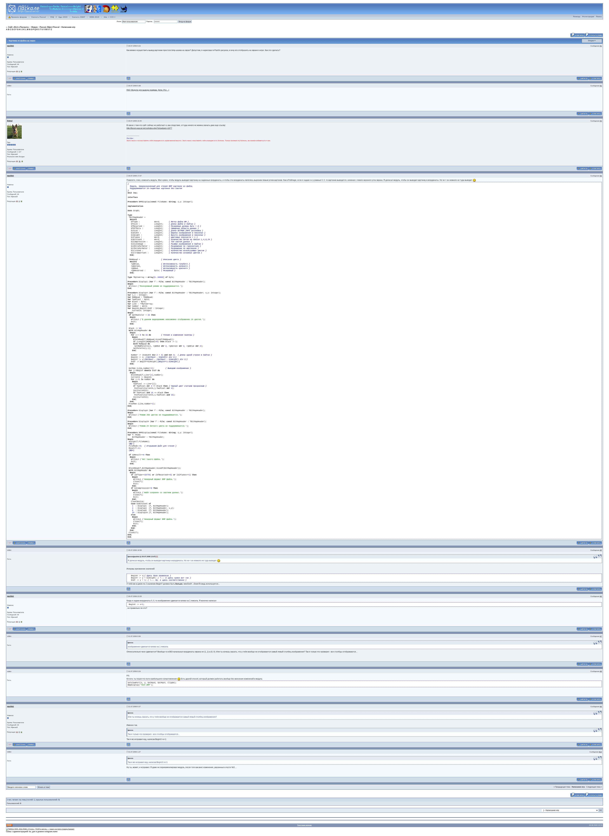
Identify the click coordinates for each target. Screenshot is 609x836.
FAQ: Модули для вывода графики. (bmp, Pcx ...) (148, 90)
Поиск (599, 16)
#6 (601, 596)
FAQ (52, 17)
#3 (601, 121)
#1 (601, 46)
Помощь (576, 16)
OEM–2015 (94, 17)
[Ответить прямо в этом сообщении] (595, 78)
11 (19, 161)
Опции (591, 41)
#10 (600, 752)
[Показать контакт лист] (19, 78)
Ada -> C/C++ (110, 17)
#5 (601, 550)
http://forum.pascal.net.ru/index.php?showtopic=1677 (149, 128)
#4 (601, 176)
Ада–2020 (63, 17)
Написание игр (578, 787)
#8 (601, 671)
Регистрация (588, 16)
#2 (601, 86)
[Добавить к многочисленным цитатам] (582, 78)
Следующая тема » (594, 787)
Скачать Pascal (38, 17)
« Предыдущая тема (562, 787)
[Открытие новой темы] (593, 35)
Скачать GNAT (78, 17)
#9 (601, 706)
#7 (601, 636)
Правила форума (19, 17)
